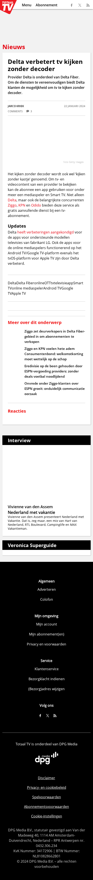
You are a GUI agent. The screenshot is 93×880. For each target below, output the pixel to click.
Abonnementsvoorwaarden (46, 806)
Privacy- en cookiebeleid (46, 787)
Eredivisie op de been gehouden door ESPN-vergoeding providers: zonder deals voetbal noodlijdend (53, 371)
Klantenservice (47, 669)
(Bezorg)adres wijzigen (46, 688)
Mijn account (46, 624)
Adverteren (46, 589)
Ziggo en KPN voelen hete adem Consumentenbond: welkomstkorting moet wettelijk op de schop (53, 353)
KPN (21, 205)
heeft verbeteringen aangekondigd (45, 232)
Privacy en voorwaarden (46, 644)
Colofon (46, 599)
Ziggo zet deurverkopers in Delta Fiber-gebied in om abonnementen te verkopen (54, 336)
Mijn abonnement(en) (46, 634)
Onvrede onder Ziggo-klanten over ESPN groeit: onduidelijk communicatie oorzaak (54, 388)
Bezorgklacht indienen (47, 679)
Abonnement (46, 5)
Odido (36, 205)
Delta (12, 200)
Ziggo (12, 205)
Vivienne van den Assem (30, 506)
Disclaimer (46, 778)
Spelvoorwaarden (46, 797)
